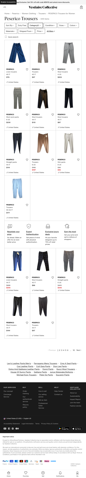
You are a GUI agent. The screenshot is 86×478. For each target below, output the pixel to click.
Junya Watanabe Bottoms (61, 372)
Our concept (8, 391)
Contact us (58, 394)
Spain (37, 464)
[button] (81, 7)
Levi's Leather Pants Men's (19, 363)
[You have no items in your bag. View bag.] (81, 7)
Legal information (27, 424)
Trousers (42, 13)
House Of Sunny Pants (21, 372)
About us (73, 393)
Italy (42, 464)
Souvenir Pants (62, 375)
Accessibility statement (12, 424)
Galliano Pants (40, 372)
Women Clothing (29, 13)
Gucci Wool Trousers (65, 369)
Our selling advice (42, 395)
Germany (31, 464)
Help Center (58, 391)
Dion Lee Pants (60, 366)
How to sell (43, 391)
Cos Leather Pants (25, 366)
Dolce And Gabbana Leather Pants (24, 369)
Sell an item (43, 400)
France (5, 464)
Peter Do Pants (46, 375)
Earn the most (70, 231)
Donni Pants (48, 369)
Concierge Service (7, 395)
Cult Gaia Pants (43, 366)
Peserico (15, 13)
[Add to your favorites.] (27, 69)
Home (6, 13)
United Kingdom (13, 464)
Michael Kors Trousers (26, 375)
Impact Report (75, 399)
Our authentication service (28, 399)
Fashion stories (75, 406)
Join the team (75, 402)
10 (74, 350)
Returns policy (26, 406)
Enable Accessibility (8, 2)
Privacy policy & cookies (49, 424)
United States (23, 464)
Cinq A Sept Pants (68, 363)
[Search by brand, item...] (4, 7)
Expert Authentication (32, 233)
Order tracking (26, 392)
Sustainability (75, 396)
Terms (37, 424)
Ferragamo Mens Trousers (45, 363)
